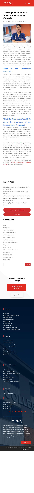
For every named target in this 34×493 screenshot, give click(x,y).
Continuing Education (9, 230)
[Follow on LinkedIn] (15, 411)
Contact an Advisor (8, 393)
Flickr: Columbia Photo (9, 404)
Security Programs (8, 257)
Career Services (7, 379)
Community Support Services (11, 345)
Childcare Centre (7, 406)
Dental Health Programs (9, 232)
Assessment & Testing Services (11, 373)
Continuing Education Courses (11, 315)
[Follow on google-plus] (18, 411)
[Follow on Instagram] (25, 411)
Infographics (6, 245)
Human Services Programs (10, 242)
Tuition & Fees (7, 355)
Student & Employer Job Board (11, 381)
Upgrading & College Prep (10, 327)
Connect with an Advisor (16, 287)
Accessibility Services (9, 371)
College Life (6, 227)
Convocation (6, 375)
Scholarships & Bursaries (10, 353)
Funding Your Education (9, 351)
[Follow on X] (12, 411)
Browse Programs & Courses (17, 210)
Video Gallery (6, 259)
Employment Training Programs (11, 329)
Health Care (6, 321)
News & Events (7, 247)
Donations (25, 443)
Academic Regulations (9, 343)
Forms (5, 349)
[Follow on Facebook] (9, 411)
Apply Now (17, 214)
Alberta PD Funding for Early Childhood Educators (16, 196)
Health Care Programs (20, 21)
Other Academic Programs (10, 250)
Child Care (6, 313)
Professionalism (7, 254)
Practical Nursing (7, 252)
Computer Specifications (9, 347)
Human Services (7, 323)
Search (28, 264)
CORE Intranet (7, 408)
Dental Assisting (7, 317)
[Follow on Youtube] (21, 411)
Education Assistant (8, 235)
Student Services (7, 369)
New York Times (17, 142)
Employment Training (9, 237)
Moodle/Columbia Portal (9, 402)
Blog (13, 21)
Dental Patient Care (8, 377)
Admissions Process (8, 341)
